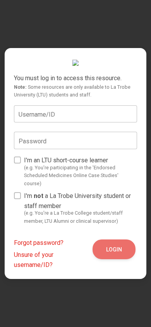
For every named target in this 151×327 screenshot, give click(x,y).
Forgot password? (38, 242)
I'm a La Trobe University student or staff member (77, 208)
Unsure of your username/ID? (33, 259)
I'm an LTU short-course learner (71, 171)
